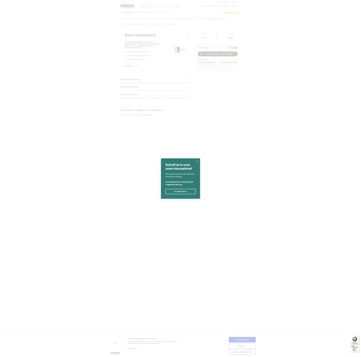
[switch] (355, 350)
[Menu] (358, 337)
